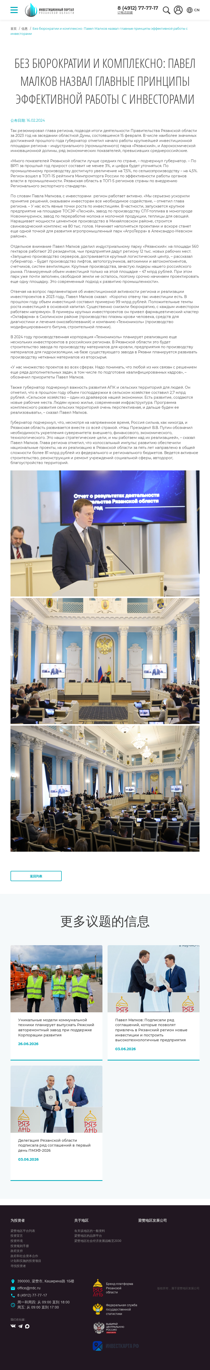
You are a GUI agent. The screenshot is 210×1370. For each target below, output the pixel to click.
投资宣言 (16, 1236)
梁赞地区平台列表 (22, 1231)
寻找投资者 (18, 1266)
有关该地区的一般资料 (89, 1231)
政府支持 (16, 1251)
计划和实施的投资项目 (25, 1261)
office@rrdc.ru (28, 1288)
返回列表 (36, 876)
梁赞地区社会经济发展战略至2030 (97, 1241)
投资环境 (16, 1241)
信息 (25, 28)
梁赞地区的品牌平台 (88, 1236)
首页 (13, 28)
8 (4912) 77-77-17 (138, 8)
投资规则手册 (19, 1246)
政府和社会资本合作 (24, 1256)
